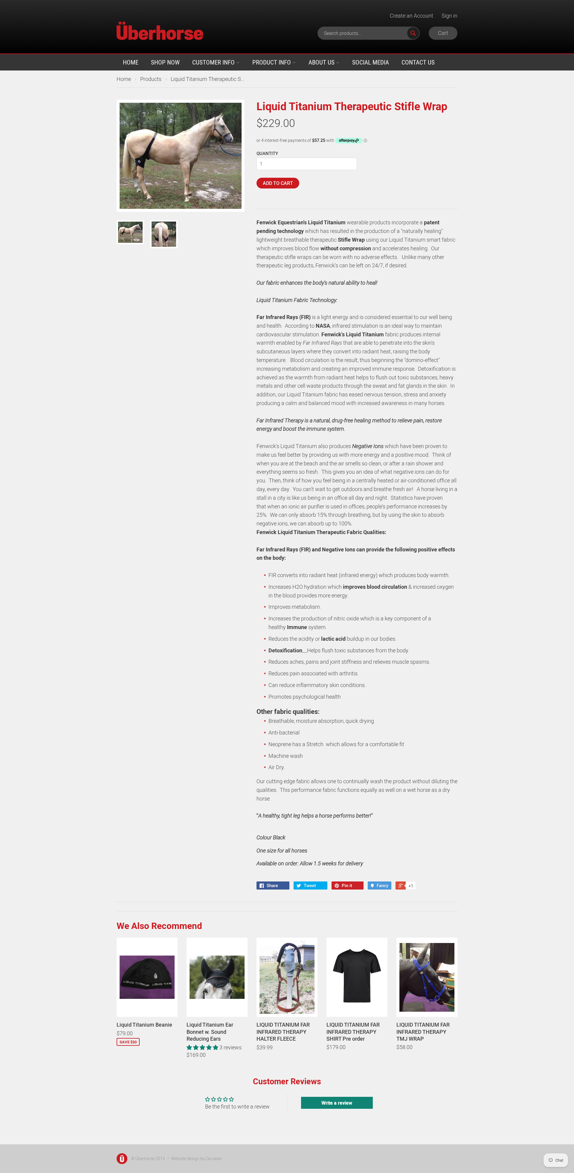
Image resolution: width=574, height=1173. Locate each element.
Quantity (267, 153)
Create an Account (411, 15)
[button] (203, 1047)
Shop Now (165, 62)
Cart (443, 32)
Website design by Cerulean (196, 1158)
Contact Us (418, 62)
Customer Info (214, 62)
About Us (322, 62)
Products (150, 78)
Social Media (370, 62)
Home (130, 62)
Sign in (449, 15)
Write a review (336, 1103)
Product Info (272, 62)
